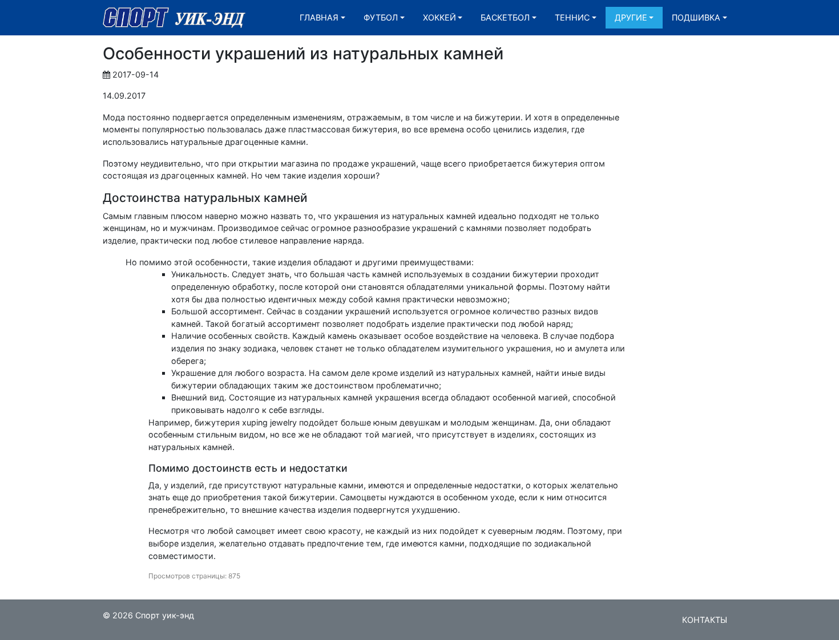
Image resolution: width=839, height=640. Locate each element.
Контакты (704, 620)
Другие (631, 17)
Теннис (572, 17)
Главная (319, 17)
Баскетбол (505, 17)
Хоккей (439, 17)
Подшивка (696, 17)
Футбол (381, 17)
